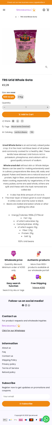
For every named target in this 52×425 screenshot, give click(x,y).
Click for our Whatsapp (13, 330)
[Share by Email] (22, 121)
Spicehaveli (33, 415)
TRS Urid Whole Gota (28, 17)
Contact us (7, 356)
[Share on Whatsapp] (17, 121)
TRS (31, 132)
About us (6, 347)
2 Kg (20, 96)
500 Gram (8, 96)
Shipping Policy (9, 360)
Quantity (6, 102)
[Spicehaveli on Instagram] (26, 305)
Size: (8, 92)
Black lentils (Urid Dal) (20, 127)
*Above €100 (38, 287)
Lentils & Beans (21, 132)
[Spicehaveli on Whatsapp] (29, 305)
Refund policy (8, 372)
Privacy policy (9, 364)
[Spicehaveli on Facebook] (23, 305)
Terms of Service (10, 368)
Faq (4, 351)
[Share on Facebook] (13, 121)
